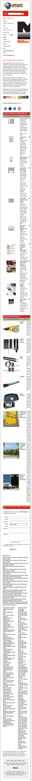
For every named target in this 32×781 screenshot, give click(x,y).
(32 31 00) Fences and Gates (22, 704)
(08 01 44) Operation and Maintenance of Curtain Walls (8, 674)
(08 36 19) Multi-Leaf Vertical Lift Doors (22, 648)
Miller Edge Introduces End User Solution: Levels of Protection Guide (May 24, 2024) (15, 575)
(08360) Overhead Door (9, 630)
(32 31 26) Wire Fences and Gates (22, 724)
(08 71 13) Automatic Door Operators (22, 656)
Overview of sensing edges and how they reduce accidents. (23, 161)
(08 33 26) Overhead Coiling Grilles (8, 697)
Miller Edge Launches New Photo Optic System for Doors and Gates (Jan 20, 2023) (15, 593)
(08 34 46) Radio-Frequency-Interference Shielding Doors (9, 720)
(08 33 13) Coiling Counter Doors (7, 688)
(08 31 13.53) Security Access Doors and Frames (8, 682)
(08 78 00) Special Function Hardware (23, 669)
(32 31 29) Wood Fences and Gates (22, 727)
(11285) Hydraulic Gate (9, 658)
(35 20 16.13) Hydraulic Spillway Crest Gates (22, 734)
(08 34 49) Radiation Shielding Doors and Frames (8, 725)
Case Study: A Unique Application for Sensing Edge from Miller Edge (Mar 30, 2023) (14, 590)
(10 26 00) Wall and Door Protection (23, 672)
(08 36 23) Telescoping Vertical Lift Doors (22, 652)
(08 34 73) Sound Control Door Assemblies (22, 609)
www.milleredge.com (8, 50)
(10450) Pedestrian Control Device (8, 650)
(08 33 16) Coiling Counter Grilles (7, 691)
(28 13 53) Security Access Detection (23, 691)
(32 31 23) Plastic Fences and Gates (22, 721)
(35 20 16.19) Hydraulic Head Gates (22, 738)
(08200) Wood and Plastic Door (7, 618)
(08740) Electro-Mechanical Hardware (8, 638)
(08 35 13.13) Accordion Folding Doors (22, 619)
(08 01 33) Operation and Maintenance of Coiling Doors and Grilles (8, 669)
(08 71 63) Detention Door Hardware (22, 661)
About (11, 760)
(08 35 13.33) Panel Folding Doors (23, 627)
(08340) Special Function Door (7, 624)
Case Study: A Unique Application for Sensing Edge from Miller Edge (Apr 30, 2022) (14, 599)
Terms (15, 760)
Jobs (23, 760)
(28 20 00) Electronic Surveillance (21, 698)
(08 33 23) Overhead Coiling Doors (8, 694)
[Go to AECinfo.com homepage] (13, 9)
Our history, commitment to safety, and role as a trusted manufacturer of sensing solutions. (24, 305)
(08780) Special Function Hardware (8, 641)
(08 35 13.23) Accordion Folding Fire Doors (22, 624)
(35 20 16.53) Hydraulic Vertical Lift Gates (22, 747)
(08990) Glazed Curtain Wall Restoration (9, 644)
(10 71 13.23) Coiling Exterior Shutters (22, 676)
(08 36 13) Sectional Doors (22, 641)
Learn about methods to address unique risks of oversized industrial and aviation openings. (24, 234)
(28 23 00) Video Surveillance (22, 701)
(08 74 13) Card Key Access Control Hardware (22, 665)
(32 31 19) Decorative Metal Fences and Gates (22, 717)
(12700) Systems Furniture (7, 660)
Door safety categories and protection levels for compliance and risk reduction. (24, 251)
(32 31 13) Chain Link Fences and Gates (22, 708)
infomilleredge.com (8, 55)
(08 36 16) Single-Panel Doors (22, 644)
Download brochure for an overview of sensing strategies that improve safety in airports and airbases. (24, 290)
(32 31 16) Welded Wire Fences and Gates (22, 713)
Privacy (19, 760)
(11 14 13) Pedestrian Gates (22, 682)
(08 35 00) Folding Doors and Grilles (22, 612)
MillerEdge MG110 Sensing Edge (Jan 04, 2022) (15, 601)
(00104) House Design (8, 607)
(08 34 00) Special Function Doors (7, 706)
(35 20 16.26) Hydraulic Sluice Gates (22, 743)
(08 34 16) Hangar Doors (9, 711)
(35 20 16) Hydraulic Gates (22, 730)
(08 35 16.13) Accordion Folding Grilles (22, 634)
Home (8, 760)
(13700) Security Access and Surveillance (7, 664)
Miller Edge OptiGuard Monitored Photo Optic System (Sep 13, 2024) (14, 570)
